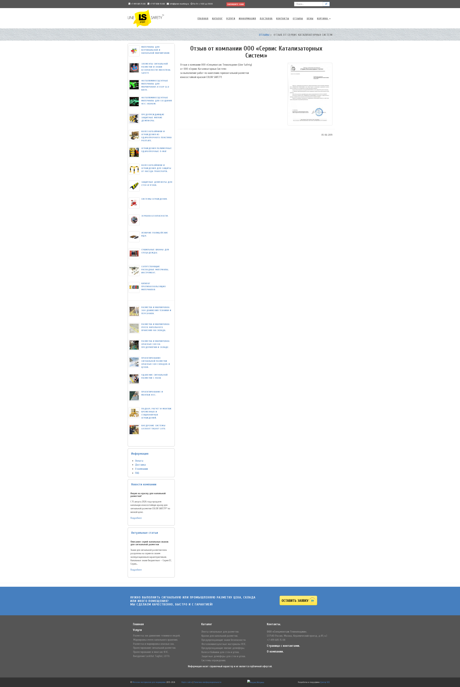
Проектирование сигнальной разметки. (154, 647)
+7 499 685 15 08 (138, 4)
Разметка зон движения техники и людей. (156, 635)
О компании (141, 468)
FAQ (137, 473)
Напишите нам (235, 4)
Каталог (217, 18)
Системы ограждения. (213, 660)
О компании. (275, 651)
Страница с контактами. (283, 646)
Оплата (139, 460)
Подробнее (136, 518)
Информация (247, 18)
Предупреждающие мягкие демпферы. (223, 648)
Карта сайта (186, 682)
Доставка (266, 18)
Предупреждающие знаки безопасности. (223, 640)
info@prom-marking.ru (179, 4)
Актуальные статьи (144, 533)
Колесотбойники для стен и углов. (220, 652)
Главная (202, 18)
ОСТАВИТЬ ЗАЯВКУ (295, 601)
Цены (310, 18)
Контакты (282, 18)
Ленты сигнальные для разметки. (220, 631)
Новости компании (143, 484)
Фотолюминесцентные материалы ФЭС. (223, 644)
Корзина (323, 18)
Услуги (230, 18)
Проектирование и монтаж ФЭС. (151, 652)
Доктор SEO (325, 682)
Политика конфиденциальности (207, 682)
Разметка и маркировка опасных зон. (153, 643)
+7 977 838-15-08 (157, 4)
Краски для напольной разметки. (219, 635)
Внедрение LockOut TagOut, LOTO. (151, 656)
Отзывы (298, 18)
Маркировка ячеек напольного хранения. (155, 639)
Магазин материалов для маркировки (149, 682)
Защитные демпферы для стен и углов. (223, 656)
